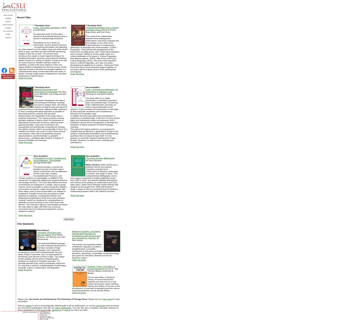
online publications (63, 308)
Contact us (56, 310)
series (43, 310)
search (67, 310)
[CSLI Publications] (4, 73)
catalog (28, 306)
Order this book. (26, 78)
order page (107, 299)
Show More (68, 219)
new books (100, 306)
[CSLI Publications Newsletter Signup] (8, 78)
